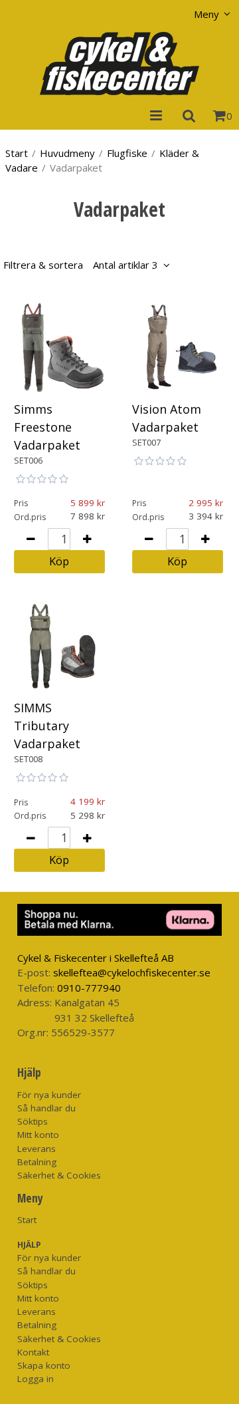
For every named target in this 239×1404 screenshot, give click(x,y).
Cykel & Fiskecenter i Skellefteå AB (95, 957)
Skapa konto (43, 1365)
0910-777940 (89, 987)
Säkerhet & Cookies (59, 1175)
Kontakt (33, 1352)
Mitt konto (38, 1135)
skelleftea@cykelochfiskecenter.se (131, 972)
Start (16, 153)
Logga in (35, 1379)
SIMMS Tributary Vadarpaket (47, 726)
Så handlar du (46, 1108)
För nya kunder (49, 1095)
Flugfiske (127, 153)
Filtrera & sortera (80, 264)
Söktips (32, 1121)
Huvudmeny (67, 153)
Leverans (36, 1149)
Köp (59, 561)
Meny (206, 14)
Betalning (36, 1162)
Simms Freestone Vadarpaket (47, 427)
